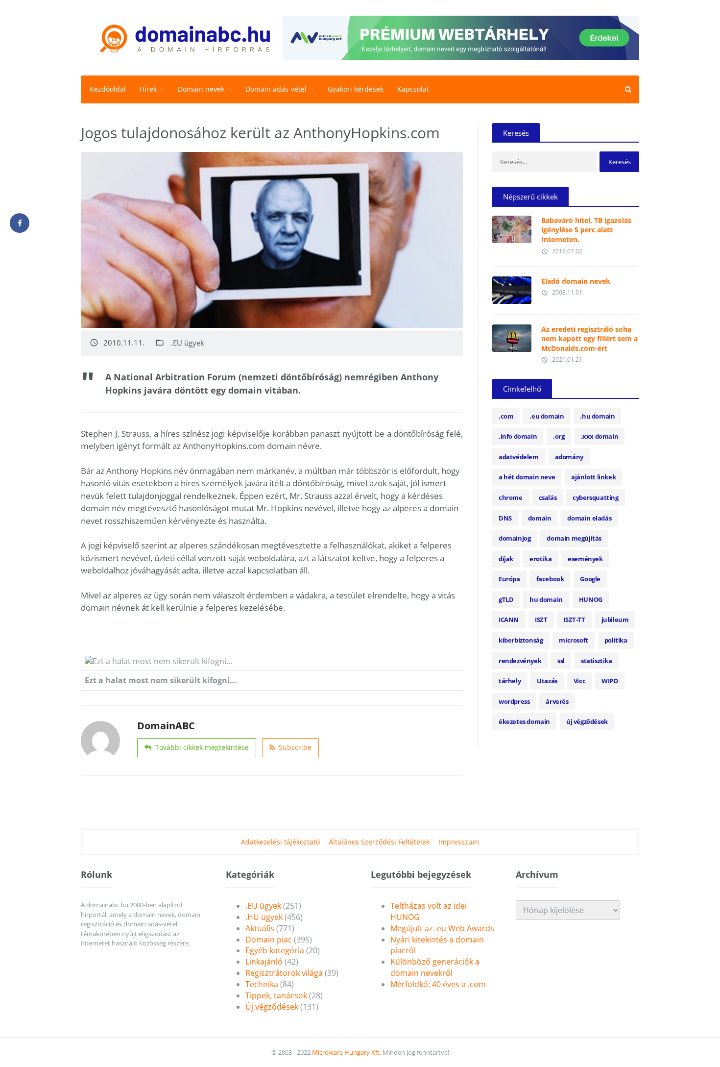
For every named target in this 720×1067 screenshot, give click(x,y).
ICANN (509, 619)
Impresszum (458, 841)
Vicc (579, 680)
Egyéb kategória (274, 950)
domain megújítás (574, 538)
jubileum (615, 619)
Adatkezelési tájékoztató (280, 841)
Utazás (547, 680)
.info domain (518, 436)
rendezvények (520, 660)
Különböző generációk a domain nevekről (435, 967)
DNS (505, 518)
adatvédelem (519, 456)
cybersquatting (595, 497)
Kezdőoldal (108, 89)
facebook (550, 578)
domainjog (514, 538)
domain (540, 518)
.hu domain (597, 416)
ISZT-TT (574, 619)
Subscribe (295, 747)
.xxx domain (600, 436)
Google (590, 578)
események (585, 558)
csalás (548, 497)
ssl (561, 660)
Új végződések (271, 1006)
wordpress (514, 701)
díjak (506, 558)
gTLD (506, 599)
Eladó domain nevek (575, 281)
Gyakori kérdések (356, 89)
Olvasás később (512, 227)
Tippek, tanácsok (276, 995)
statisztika (596, 660)
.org (558, 436)
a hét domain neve (527, 476)
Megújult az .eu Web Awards (442, 928)
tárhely (510, 680)
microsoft (573, 640)
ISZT (541, 619)
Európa (509, 578)
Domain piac (268, 939)
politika (615, 640)
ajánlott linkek (593, 476)
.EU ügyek (187, 343)
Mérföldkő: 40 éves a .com (438, 984)
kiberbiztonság (521, 640)
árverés (557, 701)
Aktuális (259, 928)
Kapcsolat (413, 89)
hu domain (545, 599)
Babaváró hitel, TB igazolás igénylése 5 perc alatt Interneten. (586, 230)
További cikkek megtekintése (202, 747)
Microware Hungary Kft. (346, 1052)
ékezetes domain (524, 721)
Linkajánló (264, 961)
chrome (511, 497)
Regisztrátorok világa (284, 973)
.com (506, 416)
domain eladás (589, 518)
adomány (569, 456)
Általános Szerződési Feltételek (379, 841)
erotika (540, 558)
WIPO (609, 680)
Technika (261, 984)
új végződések (587, 721)
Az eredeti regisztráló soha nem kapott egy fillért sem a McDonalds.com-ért (589, 338)
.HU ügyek (264, 917)
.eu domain (546, 416)
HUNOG (590, 599)
